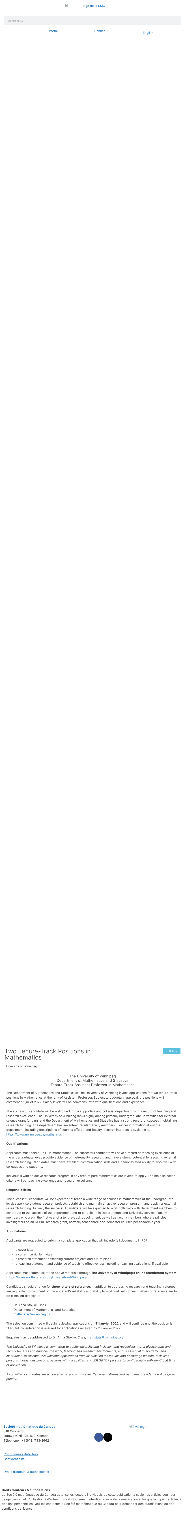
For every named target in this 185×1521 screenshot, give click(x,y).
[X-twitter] (107, 1437)
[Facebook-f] (98, 1437)
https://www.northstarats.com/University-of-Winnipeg (46, 1277)
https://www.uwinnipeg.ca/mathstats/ (33, 1134)
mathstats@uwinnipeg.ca (32, 1314)
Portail (53, 31)
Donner (99, 31)
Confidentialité (14, 1459)
